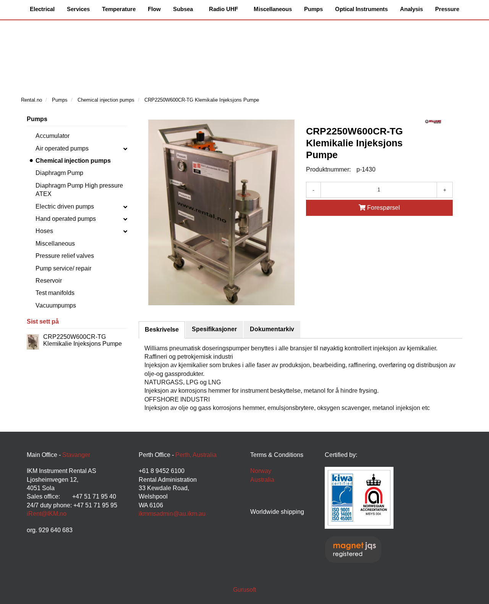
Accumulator (53, 136)
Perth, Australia (196, 455)
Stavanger (76, 455)
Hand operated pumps (66, 218)
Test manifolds (55, 293)
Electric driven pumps (65, 206)
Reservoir (49, 280)
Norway (260, 471)
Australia (262, 479)
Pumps (37, 119)
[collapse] (125, 148)
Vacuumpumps (56, 305)
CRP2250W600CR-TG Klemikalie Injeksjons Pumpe (82, 340)
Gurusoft (244, 589)
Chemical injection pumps (73, 160)
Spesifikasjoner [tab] (214, 329)
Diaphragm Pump (59, 173)
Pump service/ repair (63, 268)
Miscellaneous (55, 243)
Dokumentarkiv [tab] (272, 329)
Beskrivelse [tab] (162, 329)
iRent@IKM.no (46, 513)
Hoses (44, 231)
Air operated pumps (62, 148)
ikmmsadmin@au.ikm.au (172, 513)
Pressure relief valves (65, 256)
